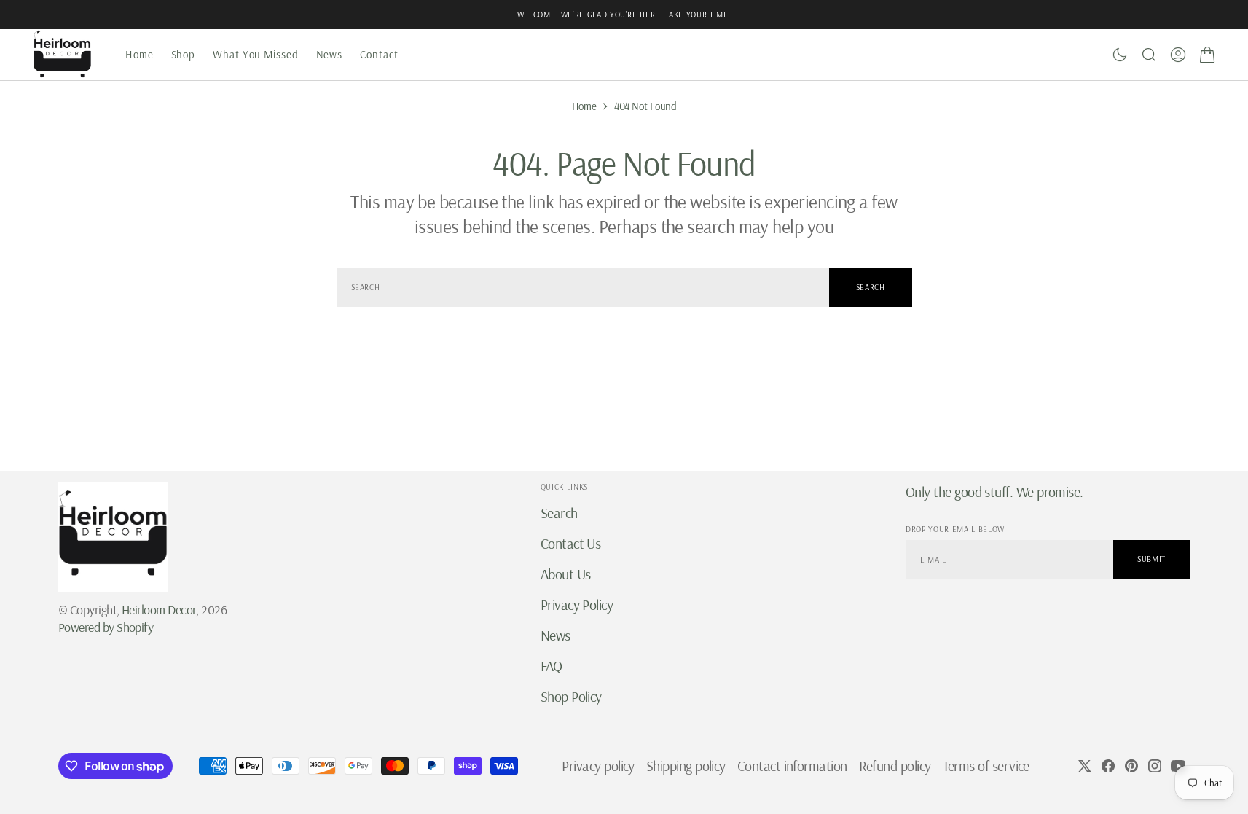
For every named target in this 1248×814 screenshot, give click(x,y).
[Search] (1149, 54)
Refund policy (895, 765)
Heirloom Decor (159, 609)
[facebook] (1108, 766)
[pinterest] (1131, 766)
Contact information (792, 765)
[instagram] (1154, 766)
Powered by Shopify (105, 627)
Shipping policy (686, 765)
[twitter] (1084, 766)
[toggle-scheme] (1119, 54)
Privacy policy (598, 765)
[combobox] (583, 287)
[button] (1178, 54)
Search (870, 287)
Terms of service (986, 765)
